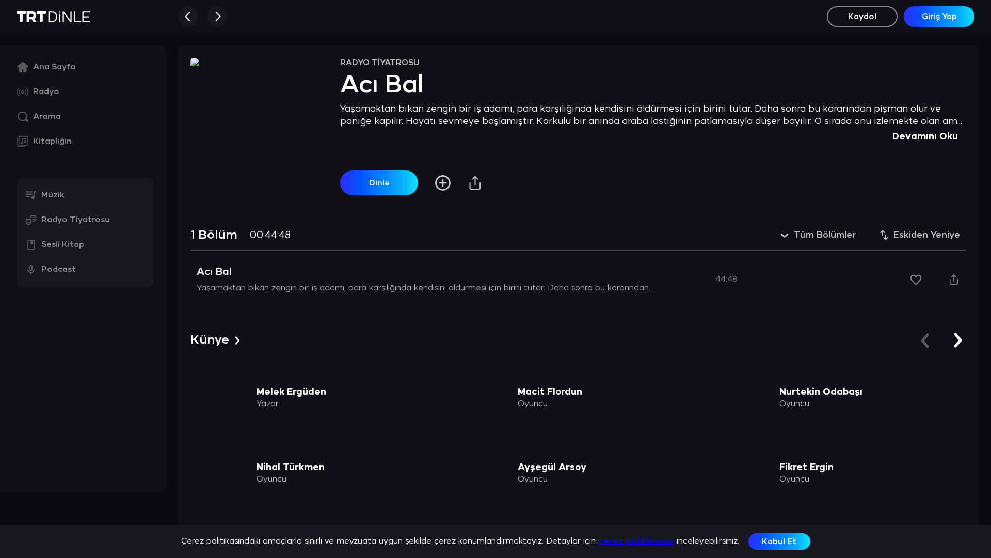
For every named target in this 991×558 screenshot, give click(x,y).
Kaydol (862, 16)
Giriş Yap (939, 16)
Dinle (379, 183)
